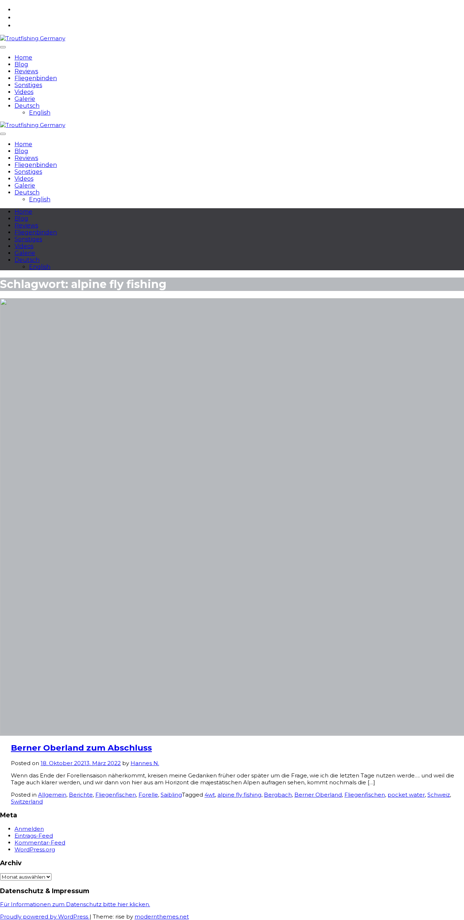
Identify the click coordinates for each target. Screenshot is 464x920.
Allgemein (52, 794)
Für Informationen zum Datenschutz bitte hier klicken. (75, 904)
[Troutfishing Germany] (32, 38)
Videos (23, 92)
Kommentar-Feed (39, 842)
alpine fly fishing (239, 794)
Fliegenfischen (115, 794)
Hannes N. (144, 763)
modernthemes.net (161, 916)
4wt (209, 794)
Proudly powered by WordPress (45, 916)
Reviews (26, 71)
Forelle (148, 794)
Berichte (81, 794)
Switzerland (27, 801)
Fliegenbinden (35, 78)
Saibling (171, 794)
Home (23, 57)
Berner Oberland (318, 794)
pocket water (406, 794)
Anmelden (29, 828)
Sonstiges (28, 85)
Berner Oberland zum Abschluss (81, 748)
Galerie (24, 98)
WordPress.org (34, 849)
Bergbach (278, 794)
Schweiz (438, 794)
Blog (21, 64)
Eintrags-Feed (33, 835)
